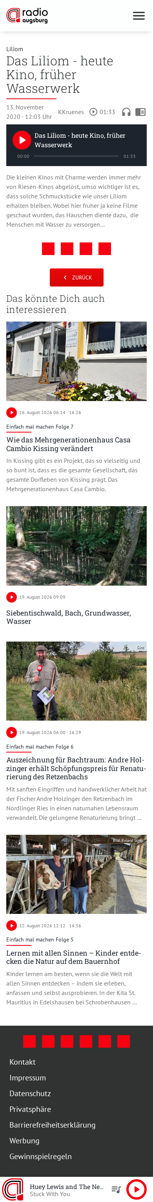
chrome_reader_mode (140, 111)
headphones (126, 111)
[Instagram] (48, 1041)
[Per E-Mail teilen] (104, 248)
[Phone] (104, 1041)
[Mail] (86, 1041)
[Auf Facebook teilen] (48, 248)
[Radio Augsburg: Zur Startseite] (67, 16)
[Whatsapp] (123, 1041)
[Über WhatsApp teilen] (86, 248)
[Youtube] (67, 1041)
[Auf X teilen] (67, 248)
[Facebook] (29, 1041)
